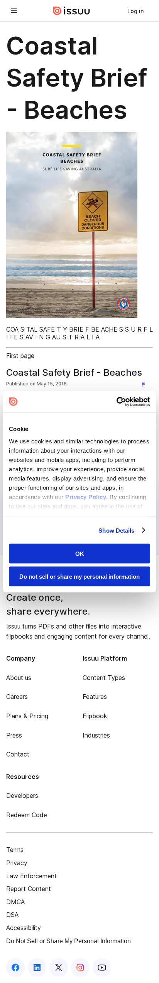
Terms (15, 850)
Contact (17, 754)
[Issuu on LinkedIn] (37, 967)
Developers (22, 795)
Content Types (104, 677)
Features (95, 696)
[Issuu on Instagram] (80, 967)
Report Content (28, 889)
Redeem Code (26, 815)
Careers (17, 696)
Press (14, 735)
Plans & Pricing (27, 716)
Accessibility (23, 928)
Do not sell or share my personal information (79, 576)
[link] (135, 11)
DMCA (15, 902)
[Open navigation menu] (14, 11)
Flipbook (95, 716)
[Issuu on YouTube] (102, 967)
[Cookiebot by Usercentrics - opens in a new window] (116, 402)
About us (18, 677)
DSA (12, 914)
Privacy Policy (85, 496)
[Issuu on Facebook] (15, 967)
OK (79, 553)
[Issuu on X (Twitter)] (58, 967)
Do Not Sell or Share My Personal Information (68, 941)
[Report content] (145, 384)
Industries (96, 735)
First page (20, 355)
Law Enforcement (31, 876)
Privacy (16, 863)
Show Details (116, 530)
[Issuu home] (71, 11)
